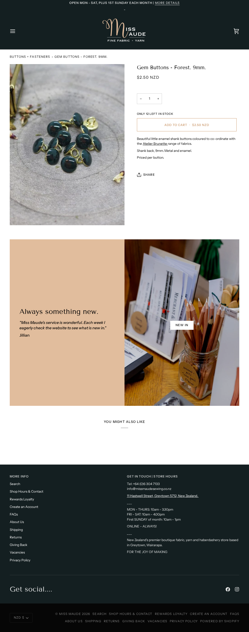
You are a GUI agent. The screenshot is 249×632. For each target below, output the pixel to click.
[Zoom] (67, 144)
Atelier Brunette (155, 144)
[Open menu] (17, 31)
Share (149, 174)
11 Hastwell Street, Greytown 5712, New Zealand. (163, 496)
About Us (17, 522)
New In (182, 325)
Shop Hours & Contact (26, 491)
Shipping (16, 530)
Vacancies (17, 552)
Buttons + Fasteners (30, 56)
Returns (16, 537)
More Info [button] (19, 476)
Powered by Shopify (219, 621)
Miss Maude (70, 614)
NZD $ (19, 617)
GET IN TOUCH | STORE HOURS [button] (152, 476)
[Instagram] (237, 589)
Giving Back (18, 545)
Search (15, 484)
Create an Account (24, 507)
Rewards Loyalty (22, 499)
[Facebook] (228, 589)
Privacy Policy (20, 560)
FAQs (14, 514)
